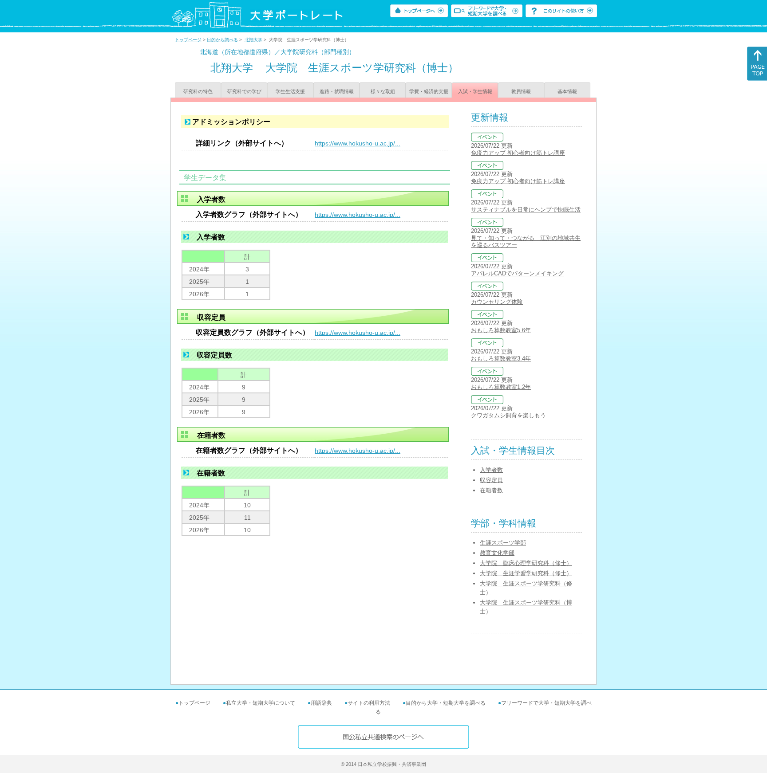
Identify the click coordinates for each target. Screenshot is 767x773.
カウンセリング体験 (497, 301)
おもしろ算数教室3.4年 (501, 358)
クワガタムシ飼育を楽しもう (508, 415)
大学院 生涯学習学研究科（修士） (526, 573)
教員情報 (521, 91)
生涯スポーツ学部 (503, 542)
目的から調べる (222, 39)
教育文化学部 (497, 552)
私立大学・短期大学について (260, 703)
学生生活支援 (290, 91)
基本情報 (567, 91)
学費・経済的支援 (428, 91)
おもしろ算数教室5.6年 (501, 330)
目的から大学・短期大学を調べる (446, 703)
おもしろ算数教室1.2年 (501, 387)
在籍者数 (491, 490)
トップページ (188, 39)
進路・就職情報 (337, 91)
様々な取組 (383, 91)
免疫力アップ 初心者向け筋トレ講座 (518, 152)
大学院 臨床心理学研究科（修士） (526, 563)
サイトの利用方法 (369, 703)
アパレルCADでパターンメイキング (517, 273)
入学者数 (491, 470)
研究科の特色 (198, 91)
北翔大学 (253, 39)
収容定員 (491, 480)
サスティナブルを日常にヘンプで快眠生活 (526, 209)
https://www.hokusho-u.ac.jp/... (357, 143)
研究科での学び (244, 91)
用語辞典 (321, 703)
